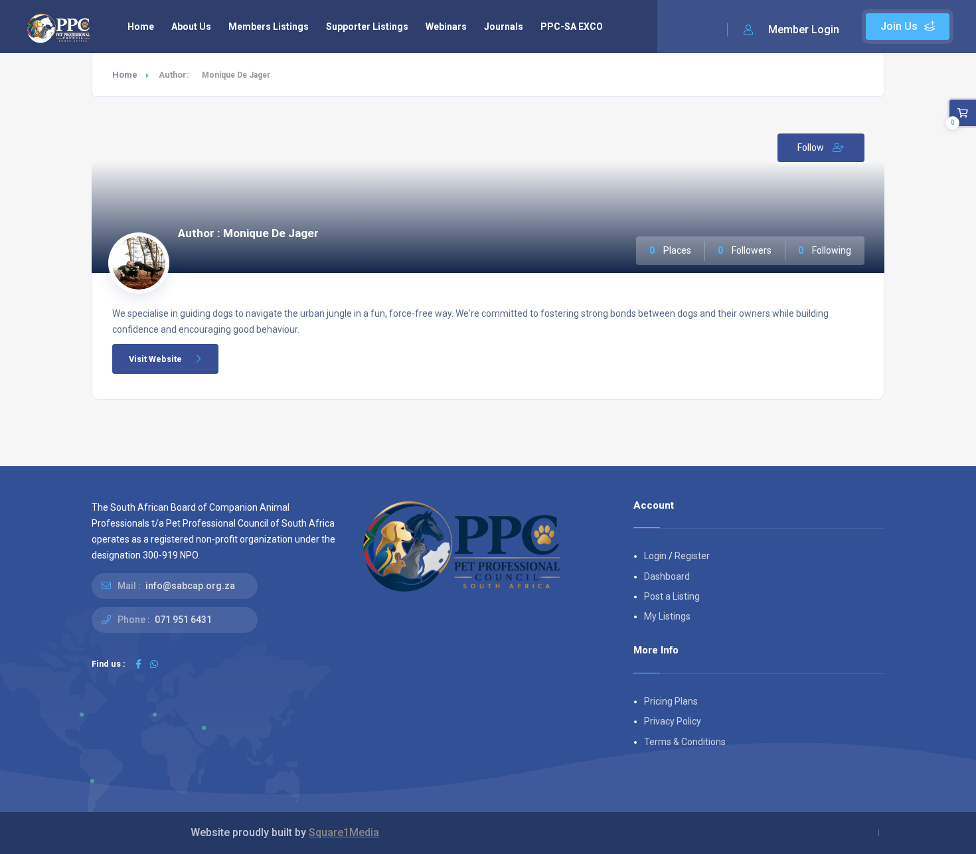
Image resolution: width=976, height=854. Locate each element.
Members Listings (268, 26)
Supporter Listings (367, 26)
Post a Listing (672, 596)
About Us (191, 26)
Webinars (446, 26)
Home (140, 26)
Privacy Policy (672, 721)
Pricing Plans (671, 701)
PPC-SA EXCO (571, 26)
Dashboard (667, 576)
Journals (503, 26)
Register (692, 556)
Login (655, 556)
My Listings (667, 616)
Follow (811, 147)
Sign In (791, 30)
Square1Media (344, 832)
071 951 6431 (183, 619)
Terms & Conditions (685, 741)
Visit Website (155, 359)
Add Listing (907, 26)
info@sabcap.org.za (190, 585)
